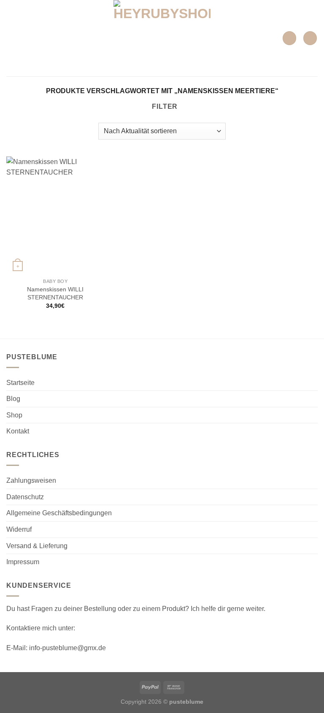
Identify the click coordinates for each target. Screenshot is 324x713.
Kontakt (17, 431)
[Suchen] (289, 38)
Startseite (20, 382)
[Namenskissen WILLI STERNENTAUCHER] (55, 215)
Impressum (22, 561)
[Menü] (11, 38)
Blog (13, 398)
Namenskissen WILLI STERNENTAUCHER (55, 293)
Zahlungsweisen (31, 480)
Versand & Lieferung (37, 545)
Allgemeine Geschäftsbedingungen (59, 513)
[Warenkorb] (310, 38)
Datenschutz (25, 496)
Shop (14, 415)
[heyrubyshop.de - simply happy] (162, 38)
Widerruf (19, 529)
